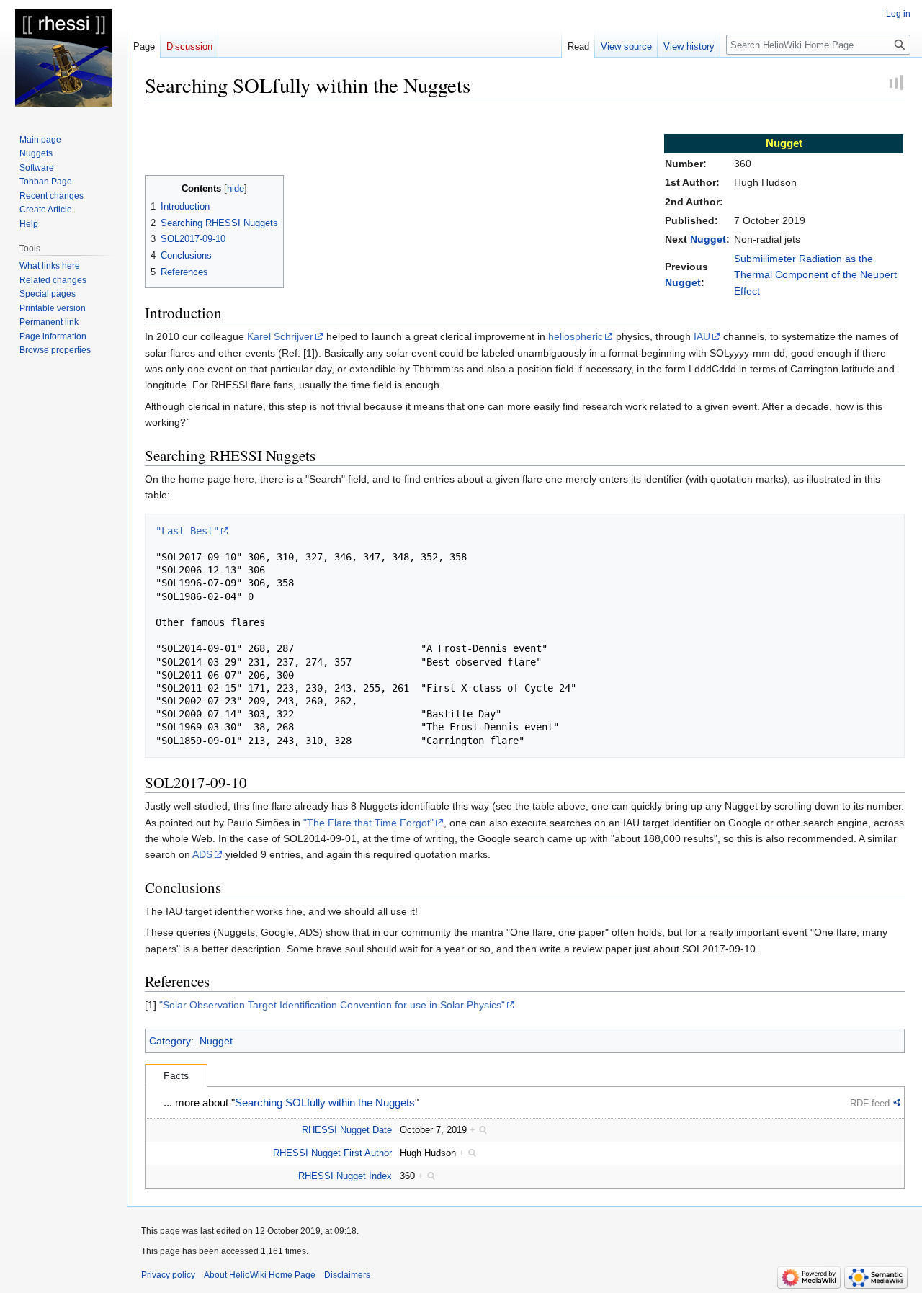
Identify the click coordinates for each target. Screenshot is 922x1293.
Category (170, 1041)
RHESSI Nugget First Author (332, 1152)
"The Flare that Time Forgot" (368, 822)
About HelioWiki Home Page (259, 1275)
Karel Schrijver (280, 336)
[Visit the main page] (63, 57)
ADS (202, 854)
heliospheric (575, 336)
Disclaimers (347, 1275)
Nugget (708, 239)
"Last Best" (187, 531)
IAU (702, 336)
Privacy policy (168, 1275)
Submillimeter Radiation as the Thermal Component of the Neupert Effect (815, 275)
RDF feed (870, 1103)
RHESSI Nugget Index (345, 1176)
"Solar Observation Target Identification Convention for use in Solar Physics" (332, 1005)
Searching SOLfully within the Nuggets (325, 1103)
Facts (176, 1075)
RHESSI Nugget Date (347, 1129)
